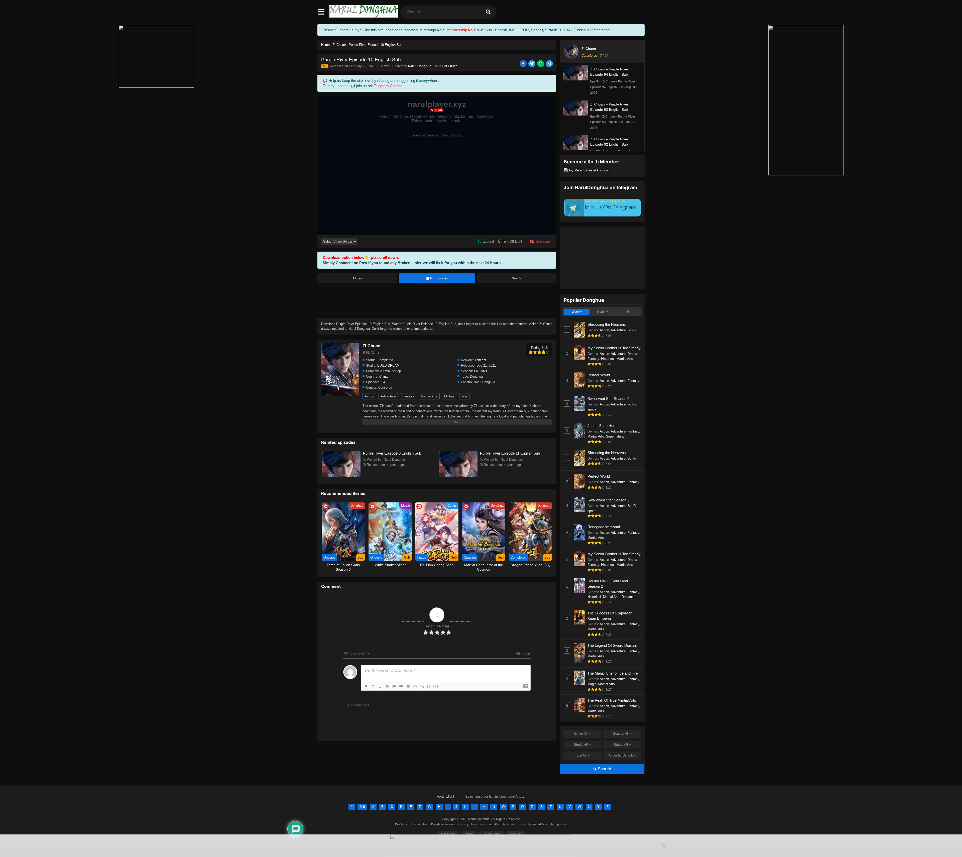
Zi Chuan (450, 66)
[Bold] (366, 687)
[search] (488, 12)
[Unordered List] (401, 687)
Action (369, 396)
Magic (591, 684)
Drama (632, 354)
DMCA (469, 833)
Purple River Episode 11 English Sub (510, 453)
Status (621, 744)
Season (621, 733)
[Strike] (387, 687)
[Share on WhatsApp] (541, 64)
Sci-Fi (632, 330)
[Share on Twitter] (532, 64)
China (383, 376)
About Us (515, 833)
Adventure (388, 396)
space (591, 409)
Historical (608, 359)
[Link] (422, 687)
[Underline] (380, 687)
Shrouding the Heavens (606, 324)
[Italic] (373, 687)
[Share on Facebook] (523, 64)
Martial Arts (429, 396)
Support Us (448, 833)
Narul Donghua (419, 66)
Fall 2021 (480, 371)
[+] (435, 686)
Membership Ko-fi (460, 30)
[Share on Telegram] (550, 64)
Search (603, 769)
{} (428, 686)
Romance (628, 597)
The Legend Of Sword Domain (612, 645)
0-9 (362, 807)
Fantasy (408, 396)
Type (580, 755)
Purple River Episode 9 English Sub (392, 453)
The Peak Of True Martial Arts (611, 700)
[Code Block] (415, 687)
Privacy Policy (491, 833)
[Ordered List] (394, 687)
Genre (580, 733)
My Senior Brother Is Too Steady (614, 348)
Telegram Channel (388, 86)
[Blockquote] (408, 687)
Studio (581, 744)
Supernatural (615, 436)
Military (449, 396)
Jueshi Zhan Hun (601, 425)
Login (525, 654)
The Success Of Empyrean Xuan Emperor (609, 615)
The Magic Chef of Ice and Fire (612, 673)
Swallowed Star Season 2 (608, 398)
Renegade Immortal (603, 527)
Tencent (480, 360)
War (464, 396)
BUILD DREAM (388, 365)
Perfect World (598, 375)
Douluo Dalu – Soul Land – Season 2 (609, 583)
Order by (621, 755)
